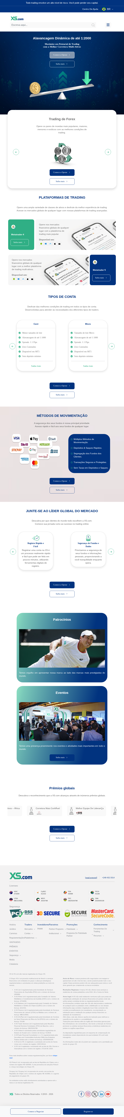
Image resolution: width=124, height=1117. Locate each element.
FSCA (97, 891)
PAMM (40, 929)
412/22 (43, 894)
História (12, 925)
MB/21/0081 (18, 901)
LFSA (16, 898)
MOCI (43, 898)
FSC (69, 898)
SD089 (70, 894)
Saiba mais (36, 366)
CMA (96, 898)
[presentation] (62, 151)
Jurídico (12, 929)
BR (109, 9)
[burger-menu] (108, 25)
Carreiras (13, 933)
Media (12, 960)
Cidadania (13, 964)
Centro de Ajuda (90, 9)
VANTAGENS (14, 942)
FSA (69, 891)
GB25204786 (73, 901)
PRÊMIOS (13, 947)
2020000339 (99, 901)
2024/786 (44, 901)
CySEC (43, 891)
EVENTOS (13, 951)
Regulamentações (16, 938)
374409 (16, 894)
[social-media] (81, 1094)
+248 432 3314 (108, 878)
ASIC (16, 891)
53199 (97, 894)
